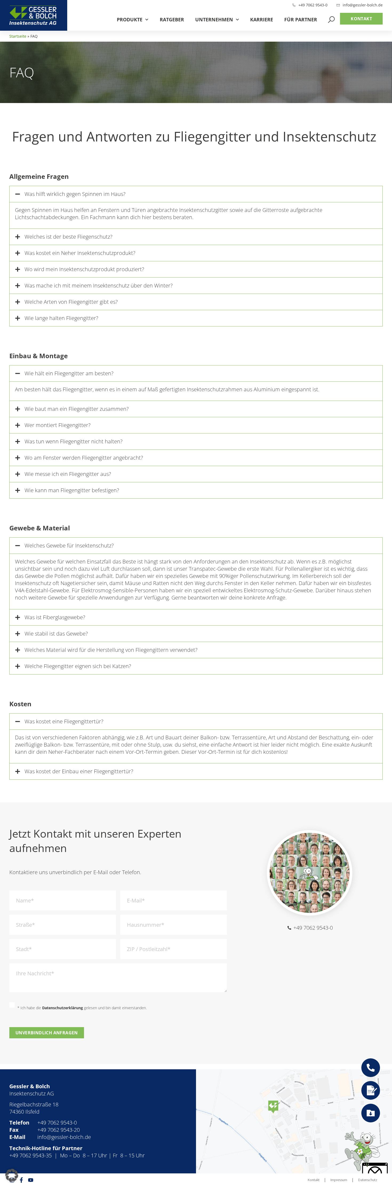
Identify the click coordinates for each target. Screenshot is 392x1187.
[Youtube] (30, 1180)
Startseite (17, 36)
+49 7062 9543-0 (57, 1122)
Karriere (261, 19)
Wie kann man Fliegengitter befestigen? (72, 490)
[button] (196, 194)
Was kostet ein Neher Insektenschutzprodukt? (80, 253)
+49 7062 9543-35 (30, 1155)
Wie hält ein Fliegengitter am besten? (69, 373)
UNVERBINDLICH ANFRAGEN (46, 1033)
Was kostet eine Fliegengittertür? (64, 721)
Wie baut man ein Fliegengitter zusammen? (77, 408)
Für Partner (300, 19)
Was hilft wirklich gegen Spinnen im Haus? (75, 194)
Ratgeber (172, 19)
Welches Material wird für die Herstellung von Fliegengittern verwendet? (111, 649)
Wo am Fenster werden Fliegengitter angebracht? (84, 457)
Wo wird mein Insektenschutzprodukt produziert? (84, 269)
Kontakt (313, 1180)
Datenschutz (367, 1180)
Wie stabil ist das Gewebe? (56, 633)
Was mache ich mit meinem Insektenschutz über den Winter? (99, 285)
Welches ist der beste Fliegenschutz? (68, 236)
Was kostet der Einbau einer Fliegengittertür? (79, 771)
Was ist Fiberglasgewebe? (55, 617)
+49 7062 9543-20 (58, 1129)
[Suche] (331, 19)
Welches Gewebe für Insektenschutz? (69, 545)
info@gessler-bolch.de (64, 1137)
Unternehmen (214, 19)
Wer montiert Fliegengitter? (57, 425)
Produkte (129, 19)
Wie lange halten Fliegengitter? (61, 318)
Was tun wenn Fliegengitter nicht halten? (73, 441)
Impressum (338, 1180)
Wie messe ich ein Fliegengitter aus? (68, 474)
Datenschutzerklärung (62, 1007)
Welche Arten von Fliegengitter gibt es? (71, 301)
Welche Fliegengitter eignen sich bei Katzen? (78, 666)
